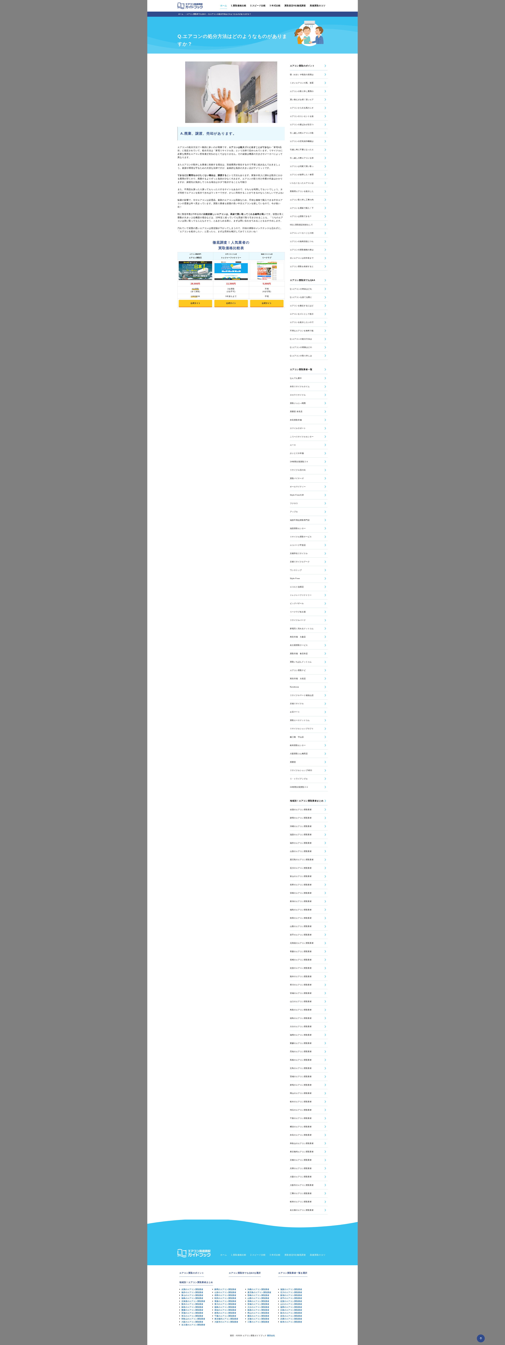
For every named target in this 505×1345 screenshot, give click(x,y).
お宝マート (295, 712)
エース (293, 445)
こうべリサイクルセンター (302, 437)
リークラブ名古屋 (298, 612)
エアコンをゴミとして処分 (302, 314)
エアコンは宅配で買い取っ (302, 166)
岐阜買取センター (298, 745)
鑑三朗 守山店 (297, 737)
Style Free (295, 578)
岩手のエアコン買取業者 (301, 935)
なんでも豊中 (296, 378)
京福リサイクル (297, 704)
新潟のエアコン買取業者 (301, 901)
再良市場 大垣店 (298, 679)
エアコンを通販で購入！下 (302, 208)
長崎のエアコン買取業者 (301, 960)
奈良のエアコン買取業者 (301, 1135)
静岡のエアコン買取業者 (301, 818)
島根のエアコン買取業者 (301, 1060)
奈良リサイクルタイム (300, 386)
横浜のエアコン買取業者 (301, 1127)
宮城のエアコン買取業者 (301, 993)
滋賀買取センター (298, 528)
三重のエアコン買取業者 (301, 1193)
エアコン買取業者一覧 (301, 369)
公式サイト (195, 303)
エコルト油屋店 (297, 587)
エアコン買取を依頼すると (302, 266)
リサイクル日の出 (298, 470)
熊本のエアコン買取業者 (301, 976)
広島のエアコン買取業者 (301, 1068)
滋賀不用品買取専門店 (300, 520)
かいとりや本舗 (297, 453)
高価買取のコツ (317, 5)
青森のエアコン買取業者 (301, 951)
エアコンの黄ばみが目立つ (302, 124)
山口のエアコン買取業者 (301, 1001)
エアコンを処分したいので (302, 322)
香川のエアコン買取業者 (301, 985)
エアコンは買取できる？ (301, 216)
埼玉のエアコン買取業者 (301, 1110)
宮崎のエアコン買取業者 (301, 893)
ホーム (223, 5)
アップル (294, 512)
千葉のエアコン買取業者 (301, 1118)
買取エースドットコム (300, 720)
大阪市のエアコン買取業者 (302, 1185)
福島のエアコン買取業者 (301, 910)
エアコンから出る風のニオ (302, 108)
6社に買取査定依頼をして (301, 225)
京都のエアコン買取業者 (301, 1160)
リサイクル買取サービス (301, 537)
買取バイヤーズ (297, 478)
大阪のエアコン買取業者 (301, 1177)
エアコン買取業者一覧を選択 (292, 1273)
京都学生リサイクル (299, 553)
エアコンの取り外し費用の (302, 91)
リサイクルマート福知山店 (302, 695)
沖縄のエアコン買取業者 (301, 826)
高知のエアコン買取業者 (301, 1051)
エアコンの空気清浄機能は (302, 141)
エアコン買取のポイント (302, 66)
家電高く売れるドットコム (302, 628)
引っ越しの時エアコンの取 (302, 133)
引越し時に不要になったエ (302, 149)
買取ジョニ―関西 (298, 403)
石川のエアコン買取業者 (301, 868)
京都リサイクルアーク (300, 562)
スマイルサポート (298, 428)
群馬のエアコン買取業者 (301, 1085)
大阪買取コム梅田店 (299, 754)
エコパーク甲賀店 (298, 545)
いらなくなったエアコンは (302, 183)
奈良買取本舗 (296, 420)
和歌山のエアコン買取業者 (302, 1143)
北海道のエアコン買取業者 (302, 943)
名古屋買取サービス (299, 645)
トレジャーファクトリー (301, 595)
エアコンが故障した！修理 (302, 174)
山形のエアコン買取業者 (301, 851)
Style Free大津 (297, 495)
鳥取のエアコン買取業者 (301, 1010)
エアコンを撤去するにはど (302, 306)
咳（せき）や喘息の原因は (302, 74)
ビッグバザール (297, 603)
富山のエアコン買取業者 (301, 876)
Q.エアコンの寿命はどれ (301, 289)
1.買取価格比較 (238, 5)
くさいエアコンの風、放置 (302, 83)
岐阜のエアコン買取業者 (301, 1202)
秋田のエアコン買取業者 (301, 918)
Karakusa (294, 687)
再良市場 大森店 (298, 637)
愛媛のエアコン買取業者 (301, 1043)
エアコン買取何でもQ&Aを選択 (245, 1273)
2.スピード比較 (258, 5)
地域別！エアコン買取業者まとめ (307, 801)
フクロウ (294, 503)
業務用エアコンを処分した (302, 191)
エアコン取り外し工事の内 (302, 200)
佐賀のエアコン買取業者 (301, 968)
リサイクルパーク (298, 620)
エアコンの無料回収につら (302, 241)
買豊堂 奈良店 (296, 411)
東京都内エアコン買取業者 (302, 1152)
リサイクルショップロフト (302, 729)
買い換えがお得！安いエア (302, 99)
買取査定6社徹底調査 (295, 5)
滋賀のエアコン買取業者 (301, 834)
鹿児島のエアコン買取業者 (302, 859)
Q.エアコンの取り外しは (301, 356)
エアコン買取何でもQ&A (302, 280)
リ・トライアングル (299, 779)
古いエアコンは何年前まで (302, 258)
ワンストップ (296, 570)
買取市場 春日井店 (299, 653)
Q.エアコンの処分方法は (301, 339)
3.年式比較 (275, 5)
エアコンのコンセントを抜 (302, 116)
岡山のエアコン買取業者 (301, 1093)
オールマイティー (298, 487)
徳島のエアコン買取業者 (301, 1018)
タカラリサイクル (298, 395)
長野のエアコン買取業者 (301, 885)
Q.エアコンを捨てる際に (301, 297)
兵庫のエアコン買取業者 (301, 1168)
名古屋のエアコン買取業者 (302, 1210)
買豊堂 (293, 762)
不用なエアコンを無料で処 (302, 331)
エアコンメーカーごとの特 (302, 233)
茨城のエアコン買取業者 (301, 1076)
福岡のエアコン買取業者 (301, 1035)
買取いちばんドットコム (301, 662)
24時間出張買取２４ (299, 462)
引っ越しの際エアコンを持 (302, 158)
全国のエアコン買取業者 (301, 809)
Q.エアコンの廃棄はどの (301, 347)
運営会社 (271, 1335)
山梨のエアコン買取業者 (301, 926)
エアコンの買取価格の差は (302, 250)
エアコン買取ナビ (298, 670)
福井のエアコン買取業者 (301, 843)
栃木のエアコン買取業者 (301, 1102)
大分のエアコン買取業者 (301, 1026)
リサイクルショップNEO (301, 770)
